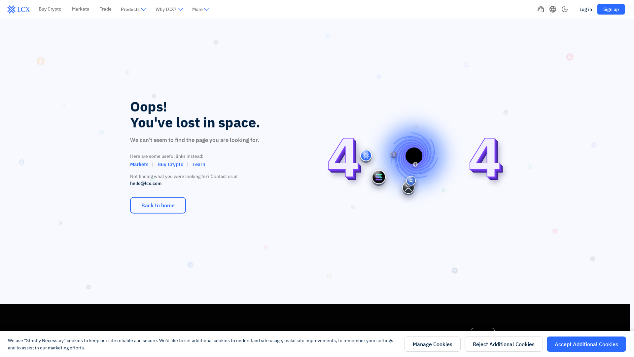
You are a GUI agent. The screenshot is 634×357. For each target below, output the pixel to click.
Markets (80, 9)
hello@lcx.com (145, 183)
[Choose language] (553, 9)
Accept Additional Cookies (586, 344)
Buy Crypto (50, 9)
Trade (106, 9)
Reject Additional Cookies (504, 344)
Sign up (611, 9)
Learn (199, 164)
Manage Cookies (432, 344)
